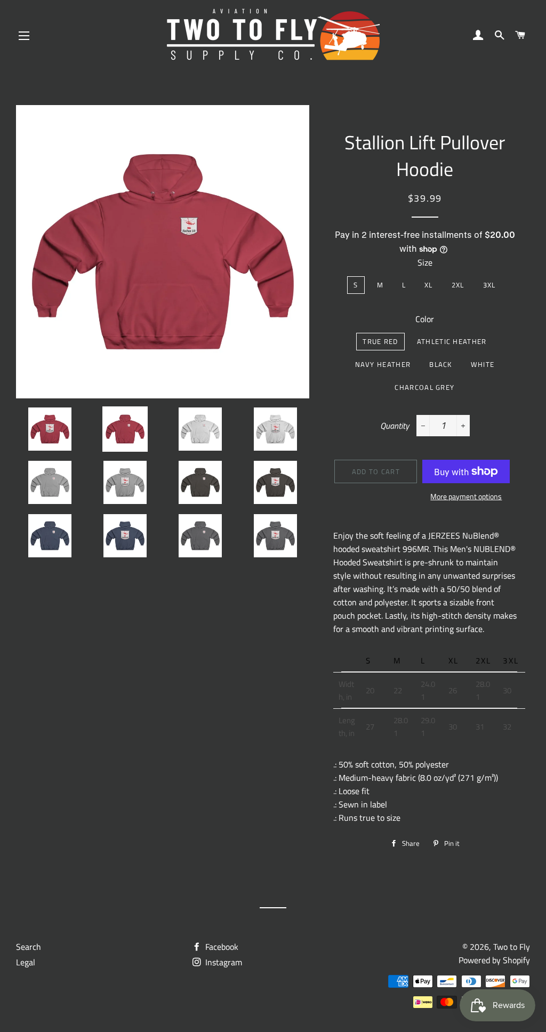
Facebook (220, 946)
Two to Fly (511, 946)
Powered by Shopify (494, 960)
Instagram (222, 962)
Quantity (394, 425)
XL (428, 284)
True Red (380, 341)
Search (28, 946)
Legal (25, 962)
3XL (489, 284)
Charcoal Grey (424, 387)
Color (424, 319)
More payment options (466, 496)
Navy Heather (383, 364)
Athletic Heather (452, 341)
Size (424, 262)
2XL (458, 284)
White (483, 364)
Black (440, 364)
